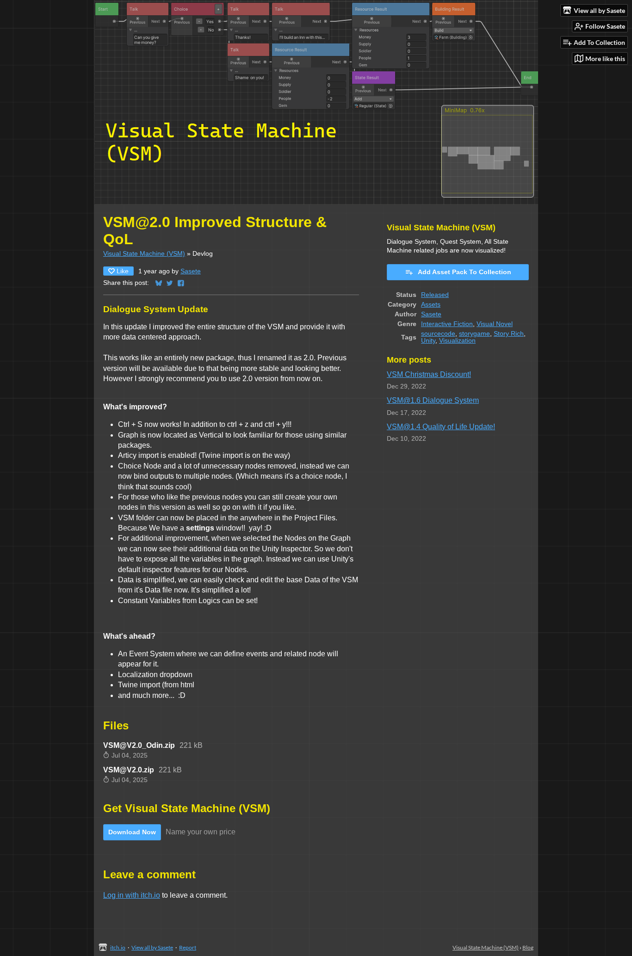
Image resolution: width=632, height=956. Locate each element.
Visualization (457, 340)
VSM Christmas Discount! (429, 374)
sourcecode (438, 333)
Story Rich (509, 333)
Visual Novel (495, 324)
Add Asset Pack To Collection (464, 272)
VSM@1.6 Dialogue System (433, 400)
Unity (428, 340)
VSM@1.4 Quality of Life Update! (441, 427)
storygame (474, 333)
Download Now (132, 832)
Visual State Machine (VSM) (144, 253)
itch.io (117, 947)
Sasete (190, 271)
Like (123, 271)
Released (435, 294)
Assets (430, 304)
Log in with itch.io (131, 895)
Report (187, 947)
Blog (527, 947)
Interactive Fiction (447, 324)
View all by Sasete (152, 947)
